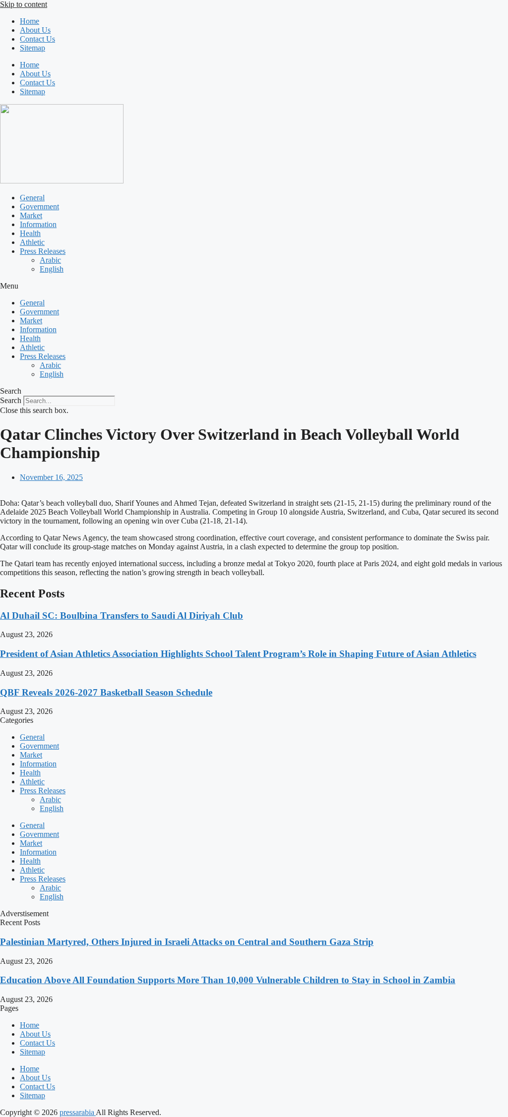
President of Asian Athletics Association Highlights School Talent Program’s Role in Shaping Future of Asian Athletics (238, 653)
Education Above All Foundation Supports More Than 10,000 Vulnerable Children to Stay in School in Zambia (227, 980)
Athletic (32, 242)
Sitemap (32, 48)
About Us (35, 30)
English (52, 269)
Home (29, 21)
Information (38, 224)
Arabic (50, 260)
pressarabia (78, 1112)
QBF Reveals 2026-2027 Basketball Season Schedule (106, 692)
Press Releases (42, 251)
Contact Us (37, 39)
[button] (254, 286)
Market (31, 215)
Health (30, 233)
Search (10, 400)
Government (39, 206)
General (32, 197)
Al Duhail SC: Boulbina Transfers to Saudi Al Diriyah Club (121, 615)
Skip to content (23, 4)
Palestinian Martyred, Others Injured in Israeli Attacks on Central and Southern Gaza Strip (187, 942)
